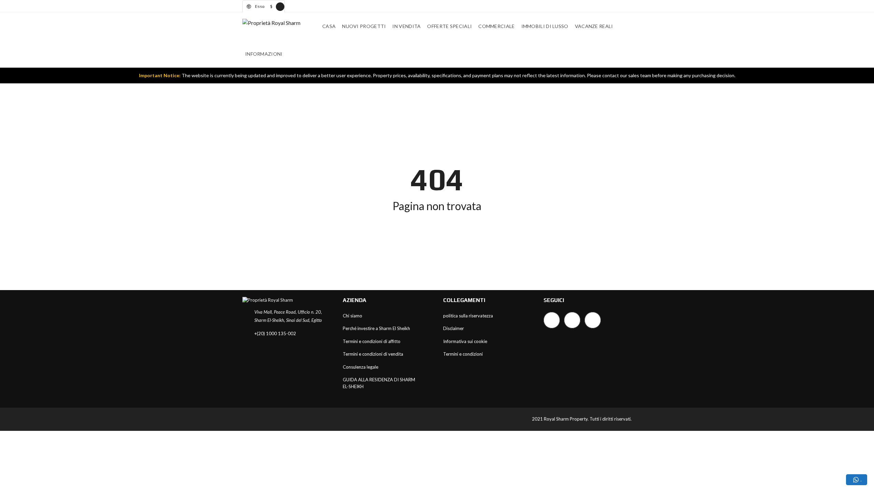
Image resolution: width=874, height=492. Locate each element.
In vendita (406, 26)
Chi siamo (352, 315)
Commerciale (496, 26)
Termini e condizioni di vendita (373, 354)
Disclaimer (453, 328)
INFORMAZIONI (264, 54)
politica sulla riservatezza (468, 315)
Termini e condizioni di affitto (371, 341)
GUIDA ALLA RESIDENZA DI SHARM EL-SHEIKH (379, 383)
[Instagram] (572, 320)
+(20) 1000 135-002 (275, 333)
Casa (329, 26)
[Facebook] (552, 320)
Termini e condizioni (463, 354)
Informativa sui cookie (465, 341)
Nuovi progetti (364, 26)
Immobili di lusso (544, 26)
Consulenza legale (360, 367)
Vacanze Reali (594, 26)
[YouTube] (592, 320)
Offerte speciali (449, 26)
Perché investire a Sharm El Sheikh (376, 328)
